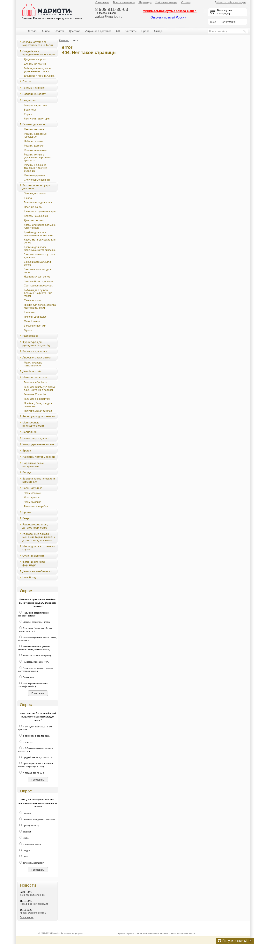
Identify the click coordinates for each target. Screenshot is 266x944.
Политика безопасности (183, 933)
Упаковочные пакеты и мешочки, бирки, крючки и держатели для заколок (38, 537)
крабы (25, 838)
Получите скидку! (234, 940)
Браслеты (30, 109)
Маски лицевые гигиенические (33, 364)
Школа (28, 198)
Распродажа (30, 335)
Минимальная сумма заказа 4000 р (169, 11)
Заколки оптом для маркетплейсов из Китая (38, 43)
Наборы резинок (33, 141)
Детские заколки (33, 220)
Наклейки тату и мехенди (38, 456)
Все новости (26, 917)
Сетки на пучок (33, 300)
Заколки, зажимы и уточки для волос (39, 256)
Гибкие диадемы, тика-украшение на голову (37, 70)
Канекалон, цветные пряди (39, 211)
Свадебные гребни (35, 63)
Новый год (29, 577)
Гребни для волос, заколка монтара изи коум (40, 306)
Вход (213, 21)
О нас (46, 30)
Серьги (28, 114)
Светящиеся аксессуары (38, 285)
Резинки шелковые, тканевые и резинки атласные (35, 167)
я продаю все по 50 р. (33, 773)
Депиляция (29, 431)
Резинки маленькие (35, 150)
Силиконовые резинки (37, 179)
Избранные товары (166, 2)
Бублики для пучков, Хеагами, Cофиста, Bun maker (38, 293)
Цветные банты (33, 206)
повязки (26, 813)
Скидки (158, 30)
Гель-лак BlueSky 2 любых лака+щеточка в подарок (39, 388)
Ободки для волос (35, 193)
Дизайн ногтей (31, 371)
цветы (25, 856)
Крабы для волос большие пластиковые (39, 226)
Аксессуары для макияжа (38, 416)
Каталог (32, 30)
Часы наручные (32, 487)
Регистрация (228, 21)
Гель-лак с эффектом (37, 398)
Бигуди (26, 472)
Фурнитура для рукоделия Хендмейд (36, 343)
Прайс (145, 30)
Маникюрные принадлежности (33, 424)
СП (118, 30)
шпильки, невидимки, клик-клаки (38, 819)
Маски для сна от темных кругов (38, 548)
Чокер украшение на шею (38, 444)
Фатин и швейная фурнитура (33, 563)
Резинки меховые (34, 129)
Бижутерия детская (35, 105)
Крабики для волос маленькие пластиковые (38, 234)
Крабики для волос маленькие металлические (39, 248)
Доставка (74, 30)
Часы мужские (32, 502)
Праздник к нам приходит (34, 904)
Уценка (28, 330)
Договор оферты (126, 933)
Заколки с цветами (35, 325)
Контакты (131, 30)
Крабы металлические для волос (39, 241)
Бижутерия (29, 100)
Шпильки (29, 312)
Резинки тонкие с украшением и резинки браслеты (37, 157)
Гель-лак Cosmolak (35, 394)
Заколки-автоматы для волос (37, 263)
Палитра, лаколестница (38, 410)
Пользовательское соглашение (152, 933)
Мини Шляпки (32, 321)
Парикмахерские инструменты (33, 464)
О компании (102, 2)
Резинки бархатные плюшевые (35, 135)
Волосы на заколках (36, 215)
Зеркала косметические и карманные (38, 480)
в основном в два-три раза (35, 736)
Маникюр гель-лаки (34, 377)
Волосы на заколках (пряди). (36, 655)
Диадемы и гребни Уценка (39, 75)
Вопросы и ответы (124, 2)
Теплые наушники (33, 87)
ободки (26, 850)
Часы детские (32, 497)
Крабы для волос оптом (33, 913)
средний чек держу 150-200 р (37, 757)
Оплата (59, 30)
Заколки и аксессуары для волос (36, 187)
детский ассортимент (33, 863)
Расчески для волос (35, 351)
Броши (26, 450)
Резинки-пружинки (34, 175)
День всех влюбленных (37, 571)
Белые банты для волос (38, 202)
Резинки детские (33, 145)
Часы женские (32, 493)
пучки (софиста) (30, 825)
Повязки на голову (34, 93)
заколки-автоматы (31, 844)
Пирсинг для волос (35, 316)
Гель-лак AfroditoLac (36, 382)
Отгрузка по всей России (168, 17)
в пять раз (27, 742)
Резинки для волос (34, 124)
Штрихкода (144, 2)
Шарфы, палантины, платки (36, 622)
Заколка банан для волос (39, 281)
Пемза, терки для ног (35, 438)
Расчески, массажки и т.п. (35, 662)
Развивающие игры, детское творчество (35, 526)
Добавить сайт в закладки (230, 2)
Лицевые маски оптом (36, 357)
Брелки (27, 512)
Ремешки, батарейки (36, 506)
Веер (25, 518)
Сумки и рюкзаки (33, 555)
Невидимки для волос (37, 276)
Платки (26, 81)
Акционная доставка (98, 30)
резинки (26, 832)
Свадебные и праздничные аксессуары (38, 53)
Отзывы (185, 2)
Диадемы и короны (35, 59)
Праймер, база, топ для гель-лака (38, 405)
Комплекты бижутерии (37, 118)
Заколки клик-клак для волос (37, 271)
